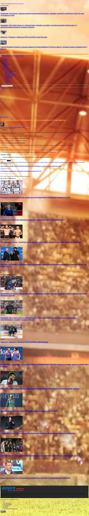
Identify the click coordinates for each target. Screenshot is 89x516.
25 (1, 270)
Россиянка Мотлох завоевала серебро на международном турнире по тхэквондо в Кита (35, 197)
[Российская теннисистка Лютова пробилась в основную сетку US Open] (11, 406)
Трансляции (8, 81)
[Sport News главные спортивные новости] (12, 491)
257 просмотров (4, 127)
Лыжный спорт (9, 76)
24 (1, 459)
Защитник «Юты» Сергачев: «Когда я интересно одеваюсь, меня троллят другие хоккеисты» (37, 433)
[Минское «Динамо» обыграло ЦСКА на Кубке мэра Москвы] (3, 34)
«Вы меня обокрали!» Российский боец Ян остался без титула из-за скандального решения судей (30, 166)
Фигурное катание (9, 73)
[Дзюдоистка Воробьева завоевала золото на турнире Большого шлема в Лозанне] (11, 215)
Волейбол (5, 65)
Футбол (5, 60)
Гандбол (7, 79)
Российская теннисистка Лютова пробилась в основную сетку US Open (28, 411)
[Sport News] (11, 3)
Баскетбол (6, 63)
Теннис (5, 67)
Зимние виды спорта (10, 71)
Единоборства (7, 64)
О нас (4, 502)
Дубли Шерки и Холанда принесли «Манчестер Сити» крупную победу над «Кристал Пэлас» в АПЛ (40, 456)
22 (1, 482)
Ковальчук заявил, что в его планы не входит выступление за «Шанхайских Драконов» (35, 478)
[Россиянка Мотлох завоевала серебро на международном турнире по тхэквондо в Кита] (11, 193)
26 (1, 201)
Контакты (5, 507)
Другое (5, 69)
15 (1, 346)
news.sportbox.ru (10, 159)
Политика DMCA (7, 503)
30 (1, 437)
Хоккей (5, 61)
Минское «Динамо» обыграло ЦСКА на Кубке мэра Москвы (23, 37)
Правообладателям (7, 504)
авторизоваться (26, 176)
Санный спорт (8, 77)
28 (1, 415)
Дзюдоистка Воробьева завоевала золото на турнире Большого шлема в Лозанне (32, 220)
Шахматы (7, 80)
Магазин (5, 59)
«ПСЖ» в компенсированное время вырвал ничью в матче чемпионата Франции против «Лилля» (40, 389)
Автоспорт (6, 68)
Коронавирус (8, 72)
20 (1, 370)
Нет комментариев (19, 127)
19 (1, 224)
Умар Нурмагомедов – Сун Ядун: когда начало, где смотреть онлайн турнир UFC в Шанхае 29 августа (40, 242)
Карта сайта (6, 506)
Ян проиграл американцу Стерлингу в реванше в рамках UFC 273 (20, 171)
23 (1, 246)
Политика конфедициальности (10, 508)
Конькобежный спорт (10, 75)
